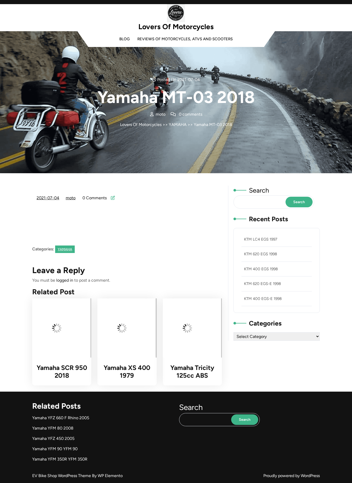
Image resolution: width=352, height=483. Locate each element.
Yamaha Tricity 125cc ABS (192, 371)
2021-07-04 (48, 198)
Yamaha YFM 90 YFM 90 (55, 448)
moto (71, 198)
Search (259, 190)
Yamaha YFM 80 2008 (52, 428)
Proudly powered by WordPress (291, 475)
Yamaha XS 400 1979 (127, 371)
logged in (64, 280)
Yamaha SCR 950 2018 (62, 371)
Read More (59, 328)
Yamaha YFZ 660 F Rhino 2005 (60, 417)
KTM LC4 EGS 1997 (260, 239)
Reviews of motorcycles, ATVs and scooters (185, 39)
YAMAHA (178, 124)
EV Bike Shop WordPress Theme (62, 475)
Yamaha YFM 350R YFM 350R (59, 459)
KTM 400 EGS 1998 (261, 269)
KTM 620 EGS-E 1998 (262, 283)
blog (124, 39)
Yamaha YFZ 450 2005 (53, 438)
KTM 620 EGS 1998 (260, 254)
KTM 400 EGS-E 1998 (263, 298)
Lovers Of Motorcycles (176, 26)
